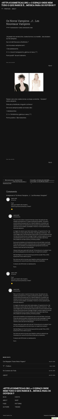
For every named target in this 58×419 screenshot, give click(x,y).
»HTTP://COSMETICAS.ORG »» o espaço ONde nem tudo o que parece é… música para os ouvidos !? (28, 4)
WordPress (52, 415)
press (31, 27)
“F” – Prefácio (5, 9)
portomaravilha (14, 27)
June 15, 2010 (16, 215)
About (14, 9)
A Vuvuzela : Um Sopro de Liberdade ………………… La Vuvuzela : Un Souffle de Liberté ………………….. (42, 180)
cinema (20, 27)
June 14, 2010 (14, 198)
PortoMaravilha (16, 217)
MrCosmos (13, 200)
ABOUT (5, 375)
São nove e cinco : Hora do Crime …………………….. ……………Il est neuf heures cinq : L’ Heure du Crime (14, 181)
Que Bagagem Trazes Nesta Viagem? (14, 361)
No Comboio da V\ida (9, 371)
